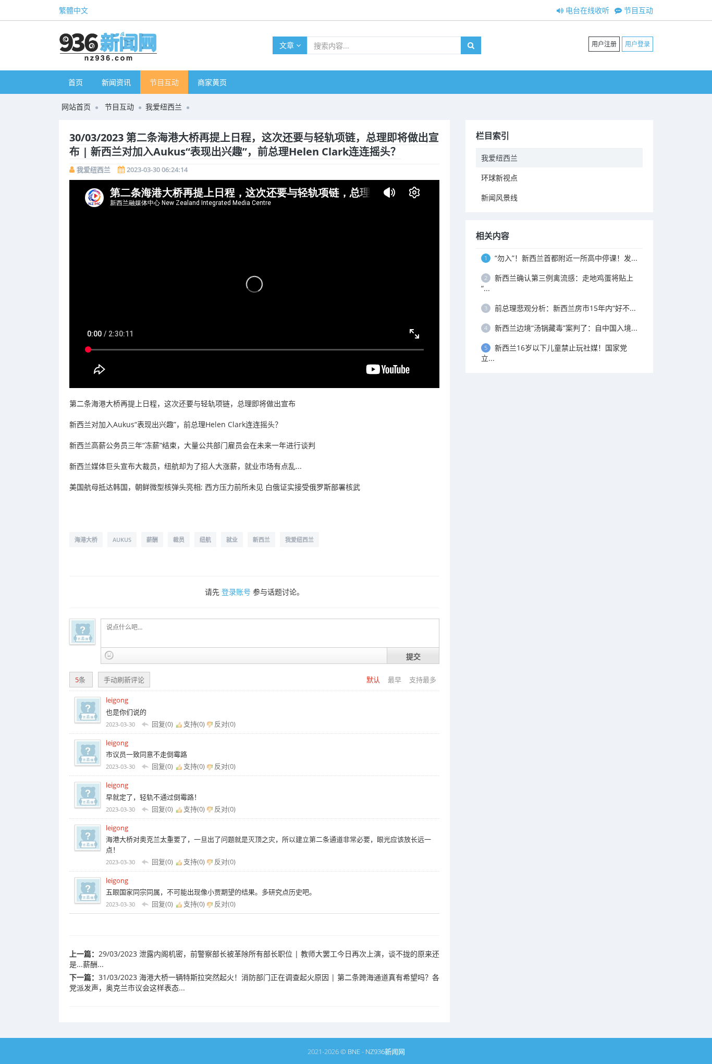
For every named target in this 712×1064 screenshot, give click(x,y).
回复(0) (162, 724)
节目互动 (637, 10)
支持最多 (422, 679)
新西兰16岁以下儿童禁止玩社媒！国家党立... (554, 353)
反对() (224, 724)
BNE (354, 1051)
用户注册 (604, 44)
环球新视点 (499, 178)
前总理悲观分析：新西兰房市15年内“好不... (560, 308)
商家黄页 (212, 82)
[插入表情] (109, 655)
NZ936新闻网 (385, 1051)
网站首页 (76, 107)
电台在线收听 (586, 10)
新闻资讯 (116, 82)
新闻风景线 (499, 197)
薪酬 (152, 539)
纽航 (205, 539)
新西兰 (261, 539)
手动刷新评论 (124, 679)
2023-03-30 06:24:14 (157, 169)
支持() (194, 724)
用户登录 (637, 44)
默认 (374, 679)
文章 (287, 45)
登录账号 (236, 592)
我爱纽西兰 (163, 107)
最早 (395, 679)
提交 (413, 656)
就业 (232, 539)
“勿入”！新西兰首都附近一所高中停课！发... (560, 258)
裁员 (179, 539)
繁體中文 (73, 10)
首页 (75, 82)
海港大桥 (86, 539)
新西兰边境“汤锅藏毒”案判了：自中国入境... (560, 328)
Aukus (122, 539)
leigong (117, 700)
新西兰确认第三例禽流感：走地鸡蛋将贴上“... (557, 283)
